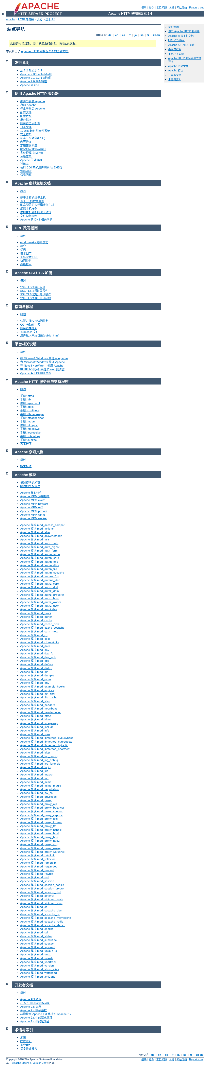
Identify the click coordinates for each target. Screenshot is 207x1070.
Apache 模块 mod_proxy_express (41, 815)
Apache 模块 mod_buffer (36, 616)
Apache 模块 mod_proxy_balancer (42, 807)
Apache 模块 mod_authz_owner (40, 602)
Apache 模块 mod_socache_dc (40, 914)
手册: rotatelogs (30, 436)
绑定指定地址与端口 (33, 149)
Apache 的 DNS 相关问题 (36, 219)
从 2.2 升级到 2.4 (31, 70)
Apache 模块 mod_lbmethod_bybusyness (46, 737)
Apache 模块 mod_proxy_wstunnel (42, 851)
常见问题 (161, 7)
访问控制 (26, 260)
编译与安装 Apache (32, 101)
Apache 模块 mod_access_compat (42, 525)
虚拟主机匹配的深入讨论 (35, 212)
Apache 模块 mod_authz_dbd (39, 587)
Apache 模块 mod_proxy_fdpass (41, 822)
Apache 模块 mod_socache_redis (41, 921)
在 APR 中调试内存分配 (35, 1003)
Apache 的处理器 (31, 160)
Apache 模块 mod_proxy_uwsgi (40, 848)
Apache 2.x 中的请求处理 (36, 1017)
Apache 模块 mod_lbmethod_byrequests (46, 741)
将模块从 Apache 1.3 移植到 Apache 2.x (45, 1014)
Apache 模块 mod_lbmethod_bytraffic (44, 745)
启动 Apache (28, 105)
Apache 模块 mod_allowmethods (41, 535)
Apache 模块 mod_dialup (36, 668)
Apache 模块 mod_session (37, 881)
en (116, 35)
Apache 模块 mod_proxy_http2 (40, 840)
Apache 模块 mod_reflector (37, 859)
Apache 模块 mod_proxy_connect (41, 811)
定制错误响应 (28, 145)
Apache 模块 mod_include (37, 726)
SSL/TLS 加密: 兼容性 (34, 290)
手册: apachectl (30, 403)
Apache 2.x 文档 (30, 1006)
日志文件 (26, 127)
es (123, 35)
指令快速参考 (28, 1048)
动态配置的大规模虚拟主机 (37, 204)
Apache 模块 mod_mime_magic (40, 785)
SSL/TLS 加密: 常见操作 (35, 294)
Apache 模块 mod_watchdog (38, 972)
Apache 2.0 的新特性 (33, 81)
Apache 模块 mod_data (35, 646)
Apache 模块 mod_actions (37, 528)
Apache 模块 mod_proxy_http (39, 837)
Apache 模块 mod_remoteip (38, 862)
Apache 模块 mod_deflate (36, 664)
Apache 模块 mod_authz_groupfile (42, 594)
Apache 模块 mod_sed (34, 877)
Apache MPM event (32, 500)
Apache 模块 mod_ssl (34, 932)
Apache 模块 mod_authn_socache (42, 572)
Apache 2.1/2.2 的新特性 (36, 77)
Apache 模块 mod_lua (34, 770)
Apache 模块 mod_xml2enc (37, 976)
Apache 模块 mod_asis (35, 539)
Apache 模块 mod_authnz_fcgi (39, 576)
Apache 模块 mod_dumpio (37, 675)
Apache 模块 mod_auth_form (39, 550)
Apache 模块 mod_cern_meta (39, 631)
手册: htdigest (29, 425)
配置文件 (26, 112)
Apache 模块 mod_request (37, 870)
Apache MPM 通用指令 (35, 496)
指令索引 (26, 1045)
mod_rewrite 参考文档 (34, 242)
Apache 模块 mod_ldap (35, 752)
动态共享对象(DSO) (32, 138)
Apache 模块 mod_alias (35, 532)
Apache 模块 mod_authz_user (39, 605)
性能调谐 (26, 171)
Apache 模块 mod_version (37, 965)
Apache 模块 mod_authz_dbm (39, 590)
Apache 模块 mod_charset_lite (39, 642)
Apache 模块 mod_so (34, 906)
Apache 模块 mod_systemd (37, 947)
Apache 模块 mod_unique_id (38, 950)
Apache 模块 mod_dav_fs (36, 653)
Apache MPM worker (33, 518)
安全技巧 (26, 134)
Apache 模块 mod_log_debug (39, 760)
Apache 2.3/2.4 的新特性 (36, 74)
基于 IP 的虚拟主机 (32, 201)
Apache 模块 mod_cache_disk (39, 624)
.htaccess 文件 (29, 331)
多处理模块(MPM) (31, 152)
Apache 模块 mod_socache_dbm (41, 910)
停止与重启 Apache (32, 108)
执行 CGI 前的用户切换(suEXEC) (41, 167)
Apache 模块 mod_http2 (35, 715)
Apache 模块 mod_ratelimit (37, 855)
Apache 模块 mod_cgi (34, 635)
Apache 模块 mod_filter (35, 701)
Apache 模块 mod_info (34, 730)
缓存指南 (26, 119)
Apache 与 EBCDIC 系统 (35, 373)
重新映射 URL (29, 257)
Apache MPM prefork (33, 511)
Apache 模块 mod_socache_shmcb (42, 925)
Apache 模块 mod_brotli (35, 613)
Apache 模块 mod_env (34, 682)
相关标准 (26, 466)
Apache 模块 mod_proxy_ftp (38, 826)
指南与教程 (174, 49)
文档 (39, 19)
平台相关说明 (176, 53)
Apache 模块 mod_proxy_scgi (39, 844)
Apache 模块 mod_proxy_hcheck (41, 829)
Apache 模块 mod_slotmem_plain (41, 899)
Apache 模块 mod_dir (34, 671)
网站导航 (181, 7)
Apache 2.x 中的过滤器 (35, 1021)
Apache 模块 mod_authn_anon (40, 554)
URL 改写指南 (176, 40)
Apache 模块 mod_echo (35, 679)
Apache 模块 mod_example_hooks (42, 686)
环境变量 (26, 156)
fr (129, 35)
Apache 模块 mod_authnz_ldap (40, 580)
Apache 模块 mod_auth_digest (39, 547)
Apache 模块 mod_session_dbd (40, 892)
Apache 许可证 (29, 85)
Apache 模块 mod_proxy (36, 800)
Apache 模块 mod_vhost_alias (39, 969)
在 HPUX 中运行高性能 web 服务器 (42, 369)
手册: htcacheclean (32, 417)
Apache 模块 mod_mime (36, 782)
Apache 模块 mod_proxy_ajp (38, 804)
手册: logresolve (30, 432)
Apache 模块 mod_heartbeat (38, 708)
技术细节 (26, 253)
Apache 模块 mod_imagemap (39, 723)
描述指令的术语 (30, 486)
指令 (151, 7)
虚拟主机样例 (28, 208)
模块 (144, 7)
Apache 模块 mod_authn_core (39, 557)
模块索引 (26, 1041)
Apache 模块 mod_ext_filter (37, 693)
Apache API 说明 (30, 999)
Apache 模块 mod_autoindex (38, 609)
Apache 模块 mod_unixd (35, 954)
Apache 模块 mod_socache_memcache (45, 917)
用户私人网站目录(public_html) (39, 335)
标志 (23, 249)
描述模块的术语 (30, 482)
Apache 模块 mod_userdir (36, 958)
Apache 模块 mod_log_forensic (40, 763)
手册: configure (29, 410)
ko (142, 35)
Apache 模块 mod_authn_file (38, 569)
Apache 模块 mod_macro (36, 774)
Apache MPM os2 (31, 507)
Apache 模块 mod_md (34, 778)
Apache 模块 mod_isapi (35, 734)
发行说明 (173, 26)
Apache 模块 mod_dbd (34, 660)
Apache (10, 19)
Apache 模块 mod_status (36, 936)
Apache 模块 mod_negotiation (39, 789)
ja (135, 35)
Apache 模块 (175, 70)
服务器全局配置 (30, 123)
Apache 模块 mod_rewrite (36, 873)
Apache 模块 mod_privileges (38, 796)
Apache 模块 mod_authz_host (39, 598)
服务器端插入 (28, 328)
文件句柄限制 (28, 215)
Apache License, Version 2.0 (29, 1062)
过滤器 (24, 163)
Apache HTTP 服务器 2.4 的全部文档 (44, 51)
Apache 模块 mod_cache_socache (42, 627)
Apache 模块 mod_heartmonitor (40, 712)
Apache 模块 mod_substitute (38, 939)
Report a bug (196, 7)
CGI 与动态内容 (30, 324)
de (110, 35)
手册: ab (25, 399)
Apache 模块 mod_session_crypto (42, 888)
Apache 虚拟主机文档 (181, 35)
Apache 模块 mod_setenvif (37, 895)
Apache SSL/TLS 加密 (181, 44)
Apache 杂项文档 (178, 66)
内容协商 (26, 141)
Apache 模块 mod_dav (34, 649)
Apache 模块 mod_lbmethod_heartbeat (45, 748)
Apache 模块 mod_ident (35, 719)
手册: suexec (28, 439)
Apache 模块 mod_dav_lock (38, 657)
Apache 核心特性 (31, 492)
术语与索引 (174, 79)
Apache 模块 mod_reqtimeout (39, 866)
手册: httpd (27, 395)
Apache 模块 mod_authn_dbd (39, 561)
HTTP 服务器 (26, 19)
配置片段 (26, 116)
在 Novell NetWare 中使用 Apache (41, 365)
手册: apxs (27, 406)
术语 (171, 7)
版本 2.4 (50, 19)
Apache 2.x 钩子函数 (33, 1010)
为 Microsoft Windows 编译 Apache (42, 362)
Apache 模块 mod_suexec (37, 943)
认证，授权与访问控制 (34, 320)
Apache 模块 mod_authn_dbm (39, 565)
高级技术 (26, 264)
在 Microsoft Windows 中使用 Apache (44, 358)
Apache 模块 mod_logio (35, 767)
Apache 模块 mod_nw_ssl (36, 792)
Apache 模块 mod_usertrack (38, 961)
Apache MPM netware (34, 503)
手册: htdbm (28, 421)
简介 (23, 246)
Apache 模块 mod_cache (36, 620)
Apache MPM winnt (32, 514)
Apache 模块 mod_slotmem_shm (41, 903)
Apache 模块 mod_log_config (39, 756)
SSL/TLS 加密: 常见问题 (35, 298)
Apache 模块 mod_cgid (35, 638)
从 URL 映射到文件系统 (35, 130)
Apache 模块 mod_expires (37, 690)
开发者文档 (174, 74)
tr (148, 35)
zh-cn (156, 35)
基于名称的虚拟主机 (33, 197)
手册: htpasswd (30, 428)
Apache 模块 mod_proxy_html (39, 833)
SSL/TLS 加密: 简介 (32, 287)
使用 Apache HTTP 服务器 (184, 31)
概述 (23, 191)
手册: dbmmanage (32, 414)
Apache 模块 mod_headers (37, 704)
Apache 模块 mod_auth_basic (39, 543)
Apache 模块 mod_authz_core (39, 583)
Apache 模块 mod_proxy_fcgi (39, 818)
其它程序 (26, 443)
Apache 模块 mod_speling (37, 928)
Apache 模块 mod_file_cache (38, 697)
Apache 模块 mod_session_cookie (42, 884)
